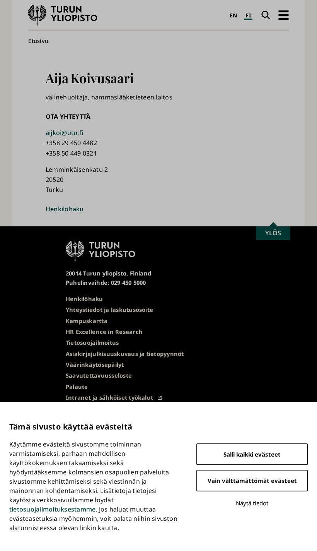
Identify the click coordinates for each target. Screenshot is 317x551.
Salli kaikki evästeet (252, 454)
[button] (283, 15)
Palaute (77, 386)
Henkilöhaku (65, 209)
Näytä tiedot (252, 503)
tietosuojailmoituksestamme (52, 509)
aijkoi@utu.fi (64, 132)
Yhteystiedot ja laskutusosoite (109, 309)
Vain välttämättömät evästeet (252, 480)
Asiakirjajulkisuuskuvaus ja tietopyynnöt (125, 354)
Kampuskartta (86, 321)
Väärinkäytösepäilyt (95, 364)
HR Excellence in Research (104, 331)
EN (233, 15)
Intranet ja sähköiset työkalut (109, 397)
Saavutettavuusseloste (99, 375)
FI (248, 15)
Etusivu (38, 40)
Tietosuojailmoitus (92, 342)
